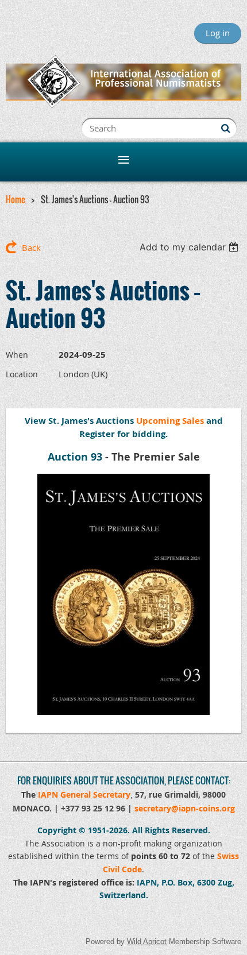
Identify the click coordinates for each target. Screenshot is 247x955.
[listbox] (190, 247)
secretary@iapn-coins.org (184, 808)
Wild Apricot (147, 941)
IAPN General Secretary (84, 794)
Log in (218, 32)
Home (15, 199)
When (17, 354)
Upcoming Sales (170, 421)
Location (22, 374)
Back (31, 247)
